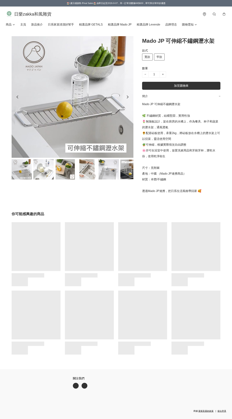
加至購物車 (181, 85)
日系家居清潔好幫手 (61, 24)
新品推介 (37, 24)
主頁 (23, 24)
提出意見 (222, 411)
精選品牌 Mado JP (120, 24)
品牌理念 (171, 24)
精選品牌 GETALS (91, 24)
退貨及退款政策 (206, 411)
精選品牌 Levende (148, 24)
